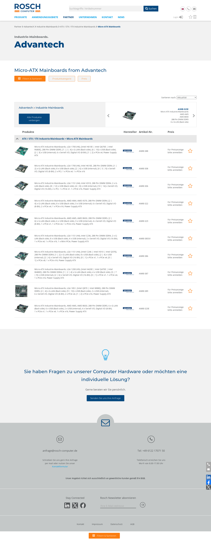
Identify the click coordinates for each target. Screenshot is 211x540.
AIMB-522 (143, 203)
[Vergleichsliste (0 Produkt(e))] (195, 17)
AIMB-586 (143, 256)
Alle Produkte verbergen (34, 119)
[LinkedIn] (208, 477)
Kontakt (80, 524)
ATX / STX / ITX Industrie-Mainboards (77, 26)
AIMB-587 (143, 273)
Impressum (97, 524)
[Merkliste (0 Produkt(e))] (190, 17)
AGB (132, 524)
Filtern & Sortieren (32, 78)
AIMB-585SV (144, 238)
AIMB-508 (143, 168)
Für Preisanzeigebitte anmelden (176, 151)
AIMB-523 (143, 221)
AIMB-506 (143, 186)
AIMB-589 (143, 291)
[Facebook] (208, 482)
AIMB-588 (143, 151)
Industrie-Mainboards (47, 26)
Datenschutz (117, 524)
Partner (18, 26)
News (121, 17)
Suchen (152, 8)
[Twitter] (208, 487)
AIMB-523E (144, 308)
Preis (84, 78)
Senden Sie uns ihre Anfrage (105, 398)
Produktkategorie (61, 78)
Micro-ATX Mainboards (109, 26)
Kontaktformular (60, 466)
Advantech (29, 26)
